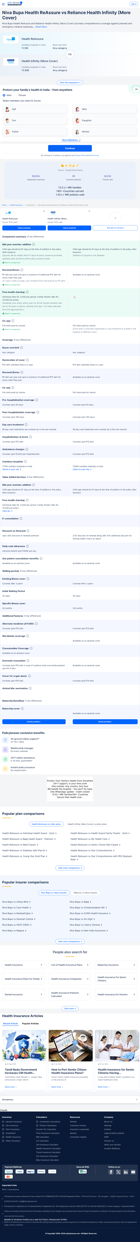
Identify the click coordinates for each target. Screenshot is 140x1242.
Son (14, 120)
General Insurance (14, 1121)
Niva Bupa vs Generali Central (17, 919)
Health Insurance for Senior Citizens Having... (116, 1071)
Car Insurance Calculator (47, 1156)
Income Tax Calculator (46, 1129)
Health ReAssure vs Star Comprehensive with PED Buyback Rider (101, 858)
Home (4, 205)
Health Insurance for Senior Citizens (112, 979)
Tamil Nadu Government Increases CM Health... (21, 1071)
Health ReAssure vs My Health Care (89, 839)
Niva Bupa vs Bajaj (79, 901)
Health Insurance (16, 205)
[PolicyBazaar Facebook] (111, 1172)
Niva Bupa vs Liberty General (85, 924)
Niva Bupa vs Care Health (15, 907)
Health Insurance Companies (66, 978)
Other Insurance (13, 1141)
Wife (84, 109)
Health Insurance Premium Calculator (65, 994)
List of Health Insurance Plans (66, 965)
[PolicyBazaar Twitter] (118, 1172)
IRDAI (4, 1189)
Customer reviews (78, 1125)
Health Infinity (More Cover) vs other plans (87, 824)
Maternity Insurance (108, 965)
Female (22, 95)
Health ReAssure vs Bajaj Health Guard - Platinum (27, 839)
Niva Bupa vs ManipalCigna (16, 913)
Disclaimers (7, 1099)
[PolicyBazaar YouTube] (133, 1172)
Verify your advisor (112, 1144)
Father (15, 131)
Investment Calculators (50, 1121)
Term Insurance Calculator (47, 1133)
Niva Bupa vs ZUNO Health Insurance (89, 913)
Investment (11, 1133)
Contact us (109, 1141)
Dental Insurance (14, 994)
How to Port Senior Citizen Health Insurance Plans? (68, 1071)
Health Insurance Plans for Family (22, 978)
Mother (85, 131)
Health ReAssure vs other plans (46, 824)
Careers (107, 1129)
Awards (73, 1133)
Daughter (87, 120)
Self (14, 109)
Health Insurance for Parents (113, 994)
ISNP (106, 1137)
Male (9, 95)
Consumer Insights (78, 1137)
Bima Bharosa (13, 1189)
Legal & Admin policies (114, 1133)
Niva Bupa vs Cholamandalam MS (87, 907)
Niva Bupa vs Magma (13, 930)
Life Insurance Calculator (47, 1144)
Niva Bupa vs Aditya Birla (15, 901)
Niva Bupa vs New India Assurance (88, 930)
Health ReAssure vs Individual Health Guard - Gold (28, 833)
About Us (108, 1121)
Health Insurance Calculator (48, 1148)
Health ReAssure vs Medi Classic (19, 844)
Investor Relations (112, 1148)
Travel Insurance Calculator (48, 1152)
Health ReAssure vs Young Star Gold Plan (23, 856)
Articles (73, 1121)
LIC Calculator (42, 1141)
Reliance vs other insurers (85, 892)
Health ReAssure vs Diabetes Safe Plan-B (23, 850)
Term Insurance (12, 1129)
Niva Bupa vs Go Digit (81, 919)
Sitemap (107, 1125)
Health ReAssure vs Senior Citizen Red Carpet (94, 844)
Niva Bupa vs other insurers (54, 892)
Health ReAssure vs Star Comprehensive (91, 850)
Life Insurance (12, 1125)
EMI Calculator (42, 1137)
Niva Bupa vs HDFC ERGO (15, 924)
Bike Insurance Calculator (47, 1160)
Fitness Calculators (48, 1125)
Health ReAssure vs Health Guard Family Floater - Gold (99, 833)
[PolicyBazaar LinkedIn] (125, 1172)
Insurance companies (79, 1129)
